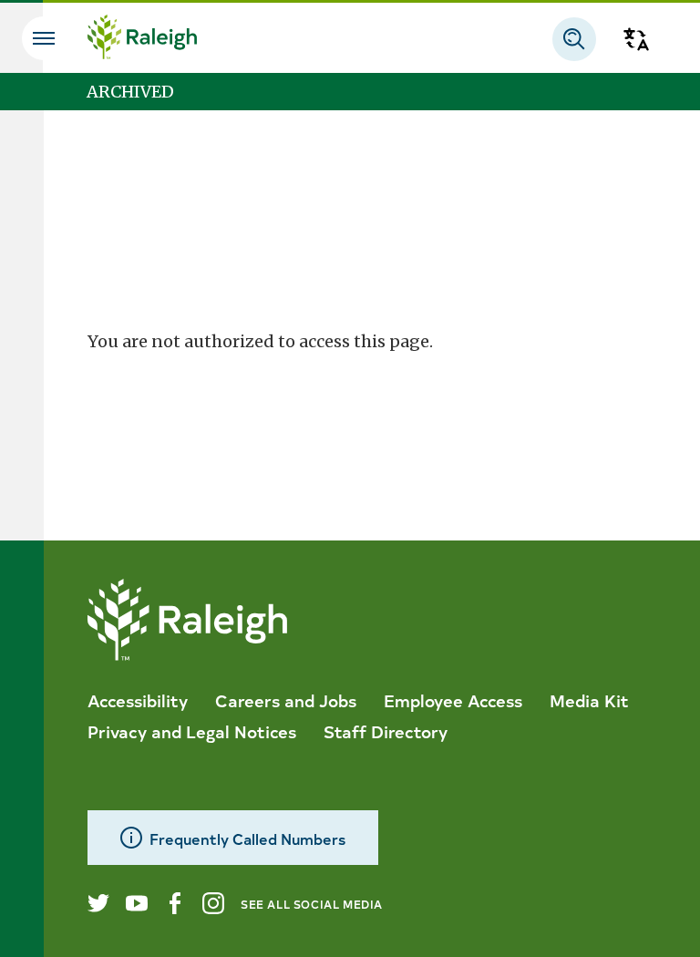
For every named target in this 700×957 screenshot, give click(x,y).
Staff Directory (386, 731)
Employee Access (453, 700)
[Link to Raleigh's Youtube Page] (137, 903)
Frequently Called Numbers (247, 838)
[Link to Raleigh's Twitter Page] (98, 903)
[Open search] (574, 39)
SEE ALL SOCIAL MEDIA (312, 903)
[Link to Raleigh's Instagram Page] (213, 903)
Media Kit (589, 700)
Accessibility (138, 700)
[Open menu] (44, 38)
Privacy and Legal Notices (192, 731)
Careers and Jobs (285, 700)
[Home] (142, 39)
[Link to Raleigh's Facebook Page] (175, 903)
